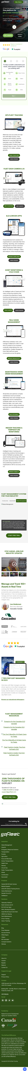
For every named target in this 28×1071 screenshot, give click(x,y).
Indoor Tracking (5, 921)
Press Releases (5, 930)
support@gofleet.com (9, 792)
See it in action (8, 206)
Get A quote (8, 35)
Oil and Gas (4, 868)
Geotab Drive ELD (6, 893)
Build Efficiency (14, 414)
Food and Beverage (6, 858)
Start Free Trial (14, 535)
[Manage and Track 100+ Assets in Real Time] (14, 564)
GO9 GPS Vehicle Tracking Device (10, 888)
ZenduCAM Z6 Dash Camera (9, 884)
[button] (25, 1069)
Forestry (3, 854)
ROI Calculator (5, 939)
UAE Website (4, 994)
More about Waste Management (19, 527)
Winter (3, 872)
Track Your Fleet (14, 155)
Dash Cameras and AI (7, 905)
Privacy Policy (5, 977)
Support (3, 974)
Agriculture (4, 856)
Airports (3, 847)
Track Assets (8, 310)
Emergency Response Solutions (9, 849)
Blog (2, 928)
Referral (3, 965)
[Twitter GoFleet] (9, 1000)
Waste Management (6, 845)
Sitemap (3, 944)
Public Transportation (7, 870)
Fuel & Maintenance (6, 916)
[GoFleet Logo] (5, 2)
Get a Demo (18, 2)
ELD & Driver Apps (6, 907)
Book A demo (20, 35)
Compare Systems (6, 941)
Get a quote (19, 206)
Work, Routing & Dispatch (8, 909)
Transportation (5, 852)
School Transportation (7, 861)
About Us (3, 958)
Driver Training (5, 918)
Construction (4, 874)
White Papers (5, 935)
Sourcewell (4, 877)
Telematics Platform (6, 902)
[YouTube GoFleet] (12, 1000)
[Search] (26, 824)
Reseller (3, 963)
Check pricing (14, 159)
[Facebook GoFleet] (2, 1000)
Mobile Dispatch (5, 886)
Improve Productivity (14, 358)
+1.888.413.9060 (7, 790)
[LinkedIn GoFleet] (6, 1000)
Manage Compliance (14, 256)
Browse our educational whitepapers (12, 699)
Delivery (3, 865)
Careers (3, 960)
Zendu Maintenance (6, 891)
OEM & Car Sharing (6, 914)
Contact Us (4, 967)
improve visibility (14, 471)
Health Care (4, 863)
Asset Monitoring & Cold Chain (9, 911)
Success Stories (5, 932)
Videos (3, 937)
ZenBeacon (4, 895)
